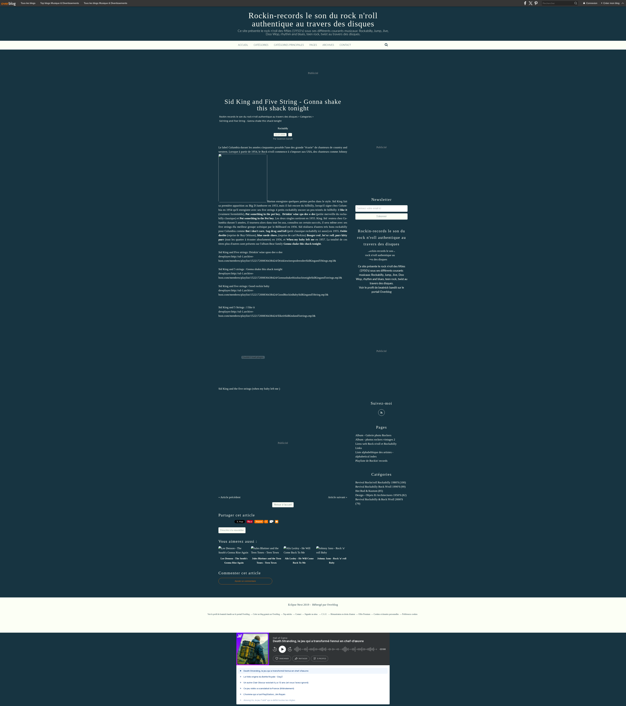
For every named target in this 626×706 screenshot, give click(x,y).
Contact (345, 45)
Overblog (332, 604)
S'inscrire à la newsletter (232, 530)
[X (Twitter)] (531, 3)
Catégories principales (289, 45)
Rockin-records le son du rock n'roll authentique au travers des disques (313, 19)
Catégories (261, 45)
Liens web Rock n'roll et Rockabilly (376, 443)
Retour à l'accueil (283, 505)
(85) (369, 490)
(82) (381, 495)
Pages (313, 45)
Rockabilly (283, 128)
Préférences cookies (409, 614)
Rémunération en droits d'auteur (343, 614)
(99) (380, 486)
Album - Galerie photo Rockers (373, 435)
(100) (380, 482)
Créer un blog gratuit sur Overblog (266, 614)
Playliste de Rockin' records (371, 460)
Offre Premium (364, 614)
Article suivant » (337, 497)
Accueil (243, 45)
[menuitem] (243, 45)
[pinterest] (536, 3)
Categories (306, 116)
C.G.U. (324, 614)
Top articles (287, 614)
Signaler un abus (311, 614)
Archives (328, 45)
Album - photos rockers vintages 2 (375, 439)
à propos (321, 659)
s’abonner (284, 659)
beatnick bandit (387, 287)
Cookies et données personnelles (386, 614)
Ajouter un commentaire (245, 581)
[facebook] (525, 3)
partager (303, 659)
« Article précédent (229, 497)
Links (358, 448)
